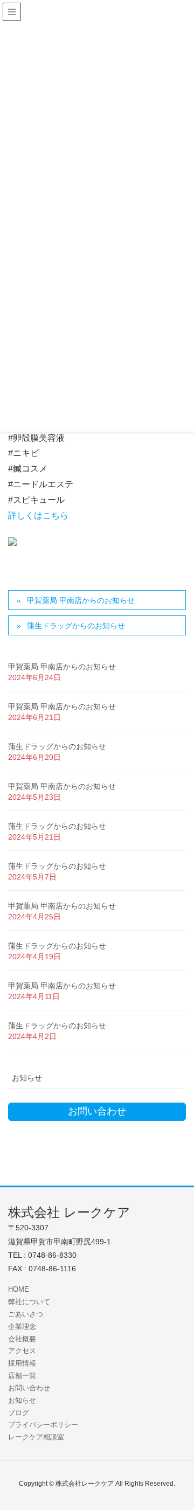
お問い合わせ (29, 1388)
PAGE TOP (177, 1455)
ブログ (18, 1413)
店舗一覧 (22, 1376)
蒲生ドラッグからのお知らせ (76, 625)
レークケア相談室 (36, 1437)
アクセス (22, 1351)
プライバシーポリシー (43, 1425)
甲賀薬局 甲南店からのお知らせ (81, 600)
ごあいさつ (25, 1314)
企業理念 (22, 1326)
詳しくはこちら (38, 515)
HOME (18, 1289)
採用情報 (22, 1363)
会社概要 (22, 1339)
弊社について (29, 1302)
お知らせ (27, 1077)
